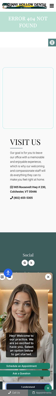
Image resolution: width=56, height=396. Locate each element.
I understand (28, 387)
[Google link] (25, 263)
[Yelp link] (31, 263)
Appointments (43, 392)
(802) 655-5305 (23, 197)
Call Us (16, 392)
